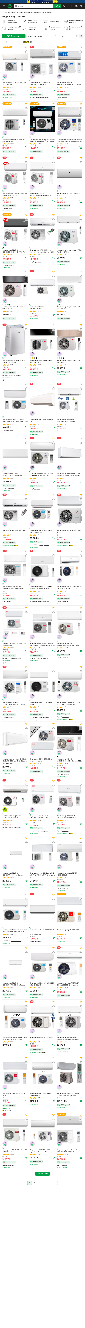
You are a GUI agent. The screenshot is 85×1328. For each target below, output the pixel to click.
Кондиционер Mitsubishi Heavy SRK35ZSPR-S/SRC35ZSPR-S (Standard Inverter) (67, 817)
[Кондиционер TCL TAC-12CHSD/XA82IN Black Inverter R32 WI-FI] (69, 738)
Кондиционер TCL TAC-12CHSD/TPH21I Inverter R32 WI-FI (41, 194)
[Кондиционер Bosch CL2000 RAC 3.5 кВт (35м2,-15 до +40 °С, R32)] (69, 566)
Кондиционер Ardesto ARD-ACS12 (41, 1037)
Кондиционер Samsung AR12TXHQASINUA (37, 308)
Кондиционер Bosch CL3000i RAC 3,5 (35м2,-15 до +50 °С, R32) (41, 587)
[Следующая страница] (79, 1183)
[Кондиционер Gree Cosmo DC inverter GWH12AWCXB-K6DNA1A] (69, 1016)
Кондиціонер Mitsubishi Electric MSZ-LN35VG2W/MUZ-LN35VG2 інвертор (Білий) (42, 874)
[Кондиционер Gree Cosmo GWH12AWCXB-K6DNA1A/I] (69, 399)
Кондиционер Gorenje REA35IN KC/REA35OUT (67, 874)
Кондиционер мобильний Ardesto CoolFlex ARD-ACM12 (13, 361)
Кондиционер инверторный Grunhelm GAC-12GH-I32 (11, 817)
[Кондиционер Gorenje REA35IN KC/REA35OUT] (69, 852)
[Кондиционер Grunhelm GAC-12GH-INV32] (69, 510)
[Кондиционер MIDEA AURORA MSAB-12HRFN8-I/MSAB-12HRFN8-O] (15, 1016)
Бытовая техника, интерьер (14, 12)
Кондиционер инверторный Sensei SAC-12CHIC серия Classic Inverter (68, 474)
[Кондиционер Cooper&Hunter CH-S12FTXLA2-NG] (15, 118)
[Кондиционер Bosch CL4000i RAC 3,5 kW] (42, 682)
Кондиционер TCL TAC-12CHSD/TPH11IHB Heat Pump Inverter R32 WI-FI (12, 475)
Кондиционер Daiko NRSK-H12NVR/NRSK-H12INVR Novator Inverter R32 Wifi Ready (13, 588)
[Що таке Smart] (31, 42)
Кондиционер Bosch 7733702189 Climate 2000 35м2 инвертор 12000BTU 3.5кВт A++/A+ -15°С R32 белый (69, 984)
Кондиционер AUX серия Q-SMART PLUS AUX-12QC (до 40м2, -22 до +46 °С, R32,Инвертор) (15, 760)
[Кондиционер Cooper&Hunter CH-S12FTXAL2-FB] (15, 286)
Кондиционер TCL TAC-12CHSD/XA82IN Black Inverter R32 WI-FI (69, 760)
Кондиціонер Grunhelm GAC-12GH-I (14, 530)
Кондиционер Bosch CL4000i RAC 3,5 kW (41, 703)
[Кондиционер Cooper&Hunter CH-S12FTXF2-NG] (15, 62)
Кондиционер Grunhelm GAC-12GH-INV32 (69, 531)
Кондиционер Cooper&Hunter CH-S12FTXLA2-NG (14, 140)
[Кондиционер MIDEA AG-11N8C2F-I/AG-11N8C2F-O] (42, 1073)
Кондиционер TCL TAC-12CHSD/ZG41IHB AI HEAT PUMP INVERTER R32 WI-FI (13, 251)
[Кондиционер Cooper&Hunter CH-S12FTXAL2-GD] (69, 340)
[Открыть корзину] (81, 6)
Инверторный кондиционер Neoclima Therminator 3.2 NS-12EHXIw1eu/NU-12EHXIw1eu (69, 140)
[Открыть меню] (4, 6)
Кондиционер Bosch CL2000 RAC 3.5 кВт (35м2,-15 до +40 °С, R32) (69, 587)
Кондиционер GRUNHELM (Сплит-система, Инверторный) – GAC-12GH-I (42, 251)
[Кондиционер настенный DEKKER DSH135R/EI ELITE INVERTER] (42, 453)
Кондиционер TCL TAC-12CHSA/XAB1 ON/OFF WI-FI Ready (14, 1151)
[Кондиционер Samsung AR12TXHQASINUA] (42, 286)
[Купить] (26, 90)
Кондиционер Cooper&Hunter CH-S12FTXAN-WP (68, 308)
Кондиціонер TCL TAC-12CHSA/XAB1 (42, 930)
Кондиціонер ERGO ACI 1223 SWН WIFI (13, 1094)
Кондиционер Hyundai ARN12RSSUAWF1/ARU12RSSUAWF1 (69, 83)
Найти (57, 6)
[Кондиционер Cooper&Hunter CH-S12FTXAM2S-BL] (42, 340)
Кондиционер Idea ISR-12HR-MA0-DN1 (41, 420)
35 (55, 1183)
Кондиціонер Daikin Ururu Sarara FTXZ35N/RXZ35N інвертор (68, 1094)
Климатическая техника (32, 12)
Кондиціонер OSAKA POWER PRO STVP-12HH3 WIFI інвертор (68, 703)
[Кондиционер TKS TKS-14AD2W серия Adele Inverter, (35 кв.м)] (42, 1129)
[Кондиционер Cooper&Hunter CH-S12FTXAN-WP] (69, 286)
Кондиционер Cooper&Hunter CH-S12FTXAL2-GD (68, 361)
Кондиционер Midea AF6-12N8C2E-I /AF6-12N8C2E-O (42, 984)
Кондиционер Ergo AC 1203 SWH (68, 930)
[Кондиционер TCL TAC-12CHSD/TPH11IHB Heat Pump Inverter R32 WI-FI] (15, 453)
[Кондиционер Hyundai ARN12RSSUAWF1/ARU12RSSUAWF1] (69, 62)
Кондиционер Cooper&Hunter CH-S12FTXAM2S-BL (41, 361)
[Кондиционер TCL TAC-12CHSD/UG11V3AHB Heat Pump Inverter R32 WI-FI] (69, 622)
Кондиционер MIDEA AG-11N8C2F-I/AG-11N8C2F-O (41, 1094)
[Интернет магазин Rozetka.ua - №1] (9, 6)
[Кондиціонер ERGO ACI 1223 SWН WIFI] (15, 1073)
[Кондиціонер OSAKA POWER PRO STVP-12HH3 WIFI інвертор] (69, 682)
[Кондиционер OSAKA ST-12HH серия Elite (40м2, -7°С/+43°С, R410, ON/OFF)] (42, 795)
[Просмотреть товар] (3, 80)
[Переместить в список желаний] (26, 47)
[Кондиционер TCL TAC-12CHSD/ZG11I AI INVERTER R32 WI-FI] (15, 173)
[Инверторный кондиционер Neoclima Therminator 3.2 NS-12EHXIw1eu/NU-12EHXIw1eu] (69, 118)
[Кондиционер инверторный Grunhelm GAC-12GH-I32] (15, 795)
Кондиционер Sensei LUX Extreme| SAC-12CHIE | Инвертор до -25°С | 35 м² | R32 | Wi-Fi (42, 644)
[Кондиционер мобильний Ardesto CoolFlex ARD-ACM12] (15, 340)
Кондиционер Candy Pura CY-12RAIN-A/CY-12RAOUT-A (40, 83)
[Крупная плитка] (77, 36)
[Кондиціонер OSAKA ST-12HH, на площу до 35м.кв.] (42, 738)
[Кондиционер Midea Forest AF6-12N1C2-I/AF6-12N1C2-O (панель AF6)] (15, 399)
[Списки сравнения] (76, 6)
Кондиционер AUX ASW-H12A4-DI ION (68, 194)
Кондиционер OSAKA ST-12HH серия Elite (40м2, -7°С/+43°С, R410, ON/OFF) (42, 817)
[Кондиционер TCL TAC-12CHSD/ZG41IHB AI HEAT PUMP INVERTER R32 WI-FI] (15, 229)
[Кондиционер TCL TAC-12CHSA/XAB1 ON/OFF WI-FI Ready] (15, 1129)
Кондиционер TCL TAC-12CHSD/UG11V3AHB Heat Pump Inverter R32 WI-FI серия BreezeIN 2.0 (14, 984)
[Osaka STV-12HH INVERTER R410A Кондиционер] (15, 622)
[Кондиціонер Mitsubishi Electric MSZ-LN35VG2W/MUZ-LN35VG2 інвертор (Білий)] (42, 852)
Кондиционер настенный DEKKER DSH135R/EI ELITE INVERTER (41, 474)
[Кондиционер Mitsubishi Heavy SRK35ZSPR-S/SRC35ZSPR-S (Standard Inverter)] (69, 795)
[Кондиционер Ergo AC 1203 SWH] (69, 909)
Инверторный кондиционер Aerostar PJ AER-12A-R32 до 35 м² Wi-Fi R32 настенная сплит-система (42, 140)
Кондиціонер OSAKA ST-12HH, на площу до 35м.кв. (41, 760)
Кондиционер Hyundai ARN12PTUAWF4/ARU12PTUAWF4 (13, 703)
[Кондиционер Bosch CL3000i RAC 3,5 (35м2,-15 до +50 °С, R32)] (42, 566)
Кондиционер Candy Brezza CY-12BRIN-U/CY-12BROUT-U (67, 1151)
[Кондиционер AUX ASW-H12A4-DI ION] (69, 173)
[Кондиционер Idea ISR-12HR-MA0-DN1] (42, 399)
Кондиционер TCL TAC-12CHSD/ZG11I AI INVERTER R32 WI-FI (14, 194)
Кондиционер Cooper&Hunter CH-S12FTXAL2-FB (14, 308)
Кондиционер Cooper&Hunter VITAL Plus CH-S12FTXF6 (69, 251)
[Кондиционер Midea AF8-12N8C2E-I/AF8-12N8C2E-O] (42, 510)
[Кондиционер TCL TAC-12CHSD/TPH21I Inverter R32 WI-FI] (42, 173)
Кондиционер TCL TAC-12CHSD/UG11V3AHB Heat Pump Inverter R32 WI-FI (67, 644)
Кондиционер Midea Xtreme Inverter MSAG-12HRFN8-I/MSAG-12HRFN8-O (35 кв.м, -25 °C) (14, 931)
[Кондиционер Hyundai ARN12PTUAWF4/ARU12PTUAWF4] (15, 682)
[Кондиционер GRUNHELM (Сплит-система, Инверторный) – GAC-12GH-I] (42, 229)
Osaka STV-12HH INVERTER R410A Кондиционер (13, 644)
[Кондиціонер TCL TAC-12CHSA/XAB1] (42, 909)
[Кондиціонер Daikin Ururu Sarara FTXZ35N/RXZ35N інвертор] (69, 1073)
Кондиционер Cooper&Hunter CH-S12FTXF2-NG (14, 83)
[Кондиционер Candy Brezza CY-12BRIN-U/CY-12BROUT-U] (69, 1129)
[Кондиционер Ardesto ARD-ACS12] (42, 1016)
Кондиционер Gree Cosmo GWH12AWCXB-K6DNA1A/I (66, 420)
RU (64, 6)
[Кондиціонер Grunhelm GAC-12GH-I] (15, 510)
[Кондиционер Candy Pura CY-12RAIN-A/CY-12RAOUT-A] (42, 62)
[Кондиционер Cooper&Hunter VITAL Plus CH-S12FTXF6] (69, 229)
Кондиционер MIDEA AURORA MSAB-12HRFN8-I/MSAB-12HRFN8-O (15, 1038)
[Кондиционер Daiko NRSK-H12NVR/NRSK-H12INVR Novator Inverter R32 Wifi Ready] (15, 566)
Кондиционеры (47, 12)
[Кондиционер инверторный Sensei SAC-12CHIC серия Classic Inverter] (69, 453)
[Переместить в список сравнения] (26, 51)
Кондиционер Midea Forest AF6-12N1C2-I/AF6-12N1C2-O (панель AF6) (15, 420)
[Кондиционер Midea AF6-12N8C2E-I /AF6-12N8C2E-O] (42, 962)
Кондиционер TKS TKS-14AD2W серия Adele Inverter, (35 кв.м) (41, 1151)
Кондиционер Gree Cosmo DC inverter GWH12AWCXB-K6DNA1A (68, 1038)
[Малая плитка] (81, 36)
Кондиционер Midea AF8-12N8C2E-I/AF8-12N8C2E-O (41, 531)
